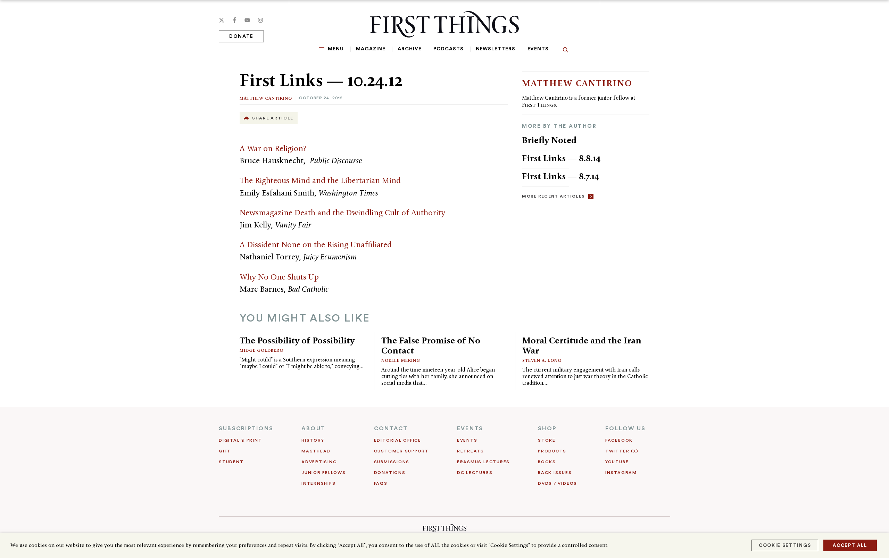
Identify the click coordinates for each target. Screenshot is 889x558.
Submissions (391, 462)
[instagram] (260, 20)
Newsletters (495, 49)
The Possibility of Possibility (297, 340)
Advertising (319, 462)
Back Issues (555, 472)
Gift (225, 451)
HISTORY (312, 440)
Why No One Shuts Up (279, 277)
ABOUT (313, 428)
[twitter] (221, 20)
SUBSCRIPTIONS (246, 428)
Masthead (316, 451)
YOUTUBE (617, 462)
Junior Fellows (323, 472)
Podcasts (448, 49)
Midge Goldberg (261, 350)
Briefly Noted (549, 139)
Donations (390, 472)
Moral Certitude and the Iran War (581, 345)
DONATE (241, 36)
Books (547, 462)
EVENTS (470, 428)
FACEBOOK (619, 440)
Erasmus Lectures (483, 462)
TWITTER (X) (621, 451)
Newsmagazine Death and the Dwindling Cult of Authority (342, 212)
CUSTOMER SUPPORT (401, 451)
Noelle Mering (400, 360)
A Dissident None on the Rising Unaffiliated (316, 244)
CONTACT (391, 428)
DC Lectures (474, 472)
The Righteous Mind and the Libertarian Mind (320, 180)
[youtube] (247, 20)
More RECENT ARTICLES (553, 196)
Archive (409, 49)
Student (231, 462)
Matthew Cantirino (266, 98)
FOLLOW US (625, 428)
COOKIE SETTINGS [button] (785, 545)
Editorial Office (397, 440)
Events (538, 49)
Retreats (470, 451)
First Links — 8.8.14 (561, 158)
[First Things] (444, 24)
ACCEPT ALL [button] (850, 545)
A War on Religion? (273, 148)
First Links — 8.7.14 (560, 176)
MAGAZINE (370, 49)
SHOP (547, 428)
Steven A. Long (542, 360)
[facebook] (234, 20)
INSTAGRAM (621, 472)
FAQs (381, 483)
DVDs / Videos (557, 483)
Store (547, 440)
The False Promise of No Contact (430, 345)
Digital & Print (240, 440)
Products (552, 451)
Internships (318, 483)
